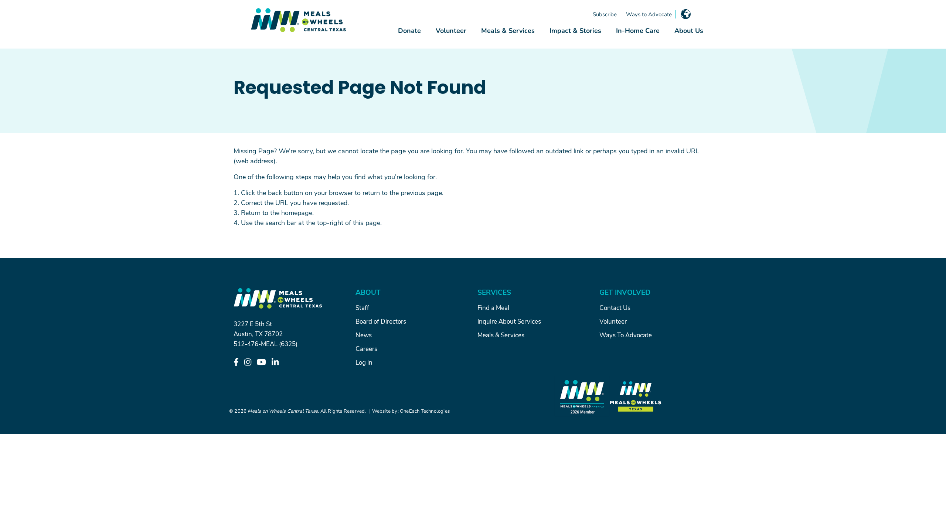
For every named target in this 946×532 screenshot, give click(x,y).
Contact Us (614, 307)
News (363, 335)
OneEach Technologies (425, 410)
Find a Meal (493, 307)
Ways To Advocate (625, 335)
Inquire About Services (509, 321)
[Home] (298, 20)
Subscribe (605, 14)
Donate (409, 30)
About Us (688, 30)
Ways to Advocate (649, 14)
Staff (362, 307)
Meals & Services (508, 30)
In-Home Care (638, 30)
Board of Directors (380, 321)
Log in (363, 362)
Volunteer (451, 30)
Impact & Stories (575, 30)
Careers (366, 348)
